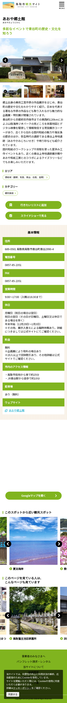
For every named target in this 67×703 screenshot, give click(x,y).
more (12, 518)
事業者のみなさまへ (33, 656)
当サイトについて (33, 667)
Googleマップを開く (33, 495)
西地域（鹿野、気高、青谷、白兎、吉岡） (25, 177)
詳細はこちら (15, 588)
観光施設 (9, 193)
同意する (12, 694)
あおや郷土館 (16, 410)
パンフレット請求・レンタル (34, 661)
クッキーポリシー (22, 688)
